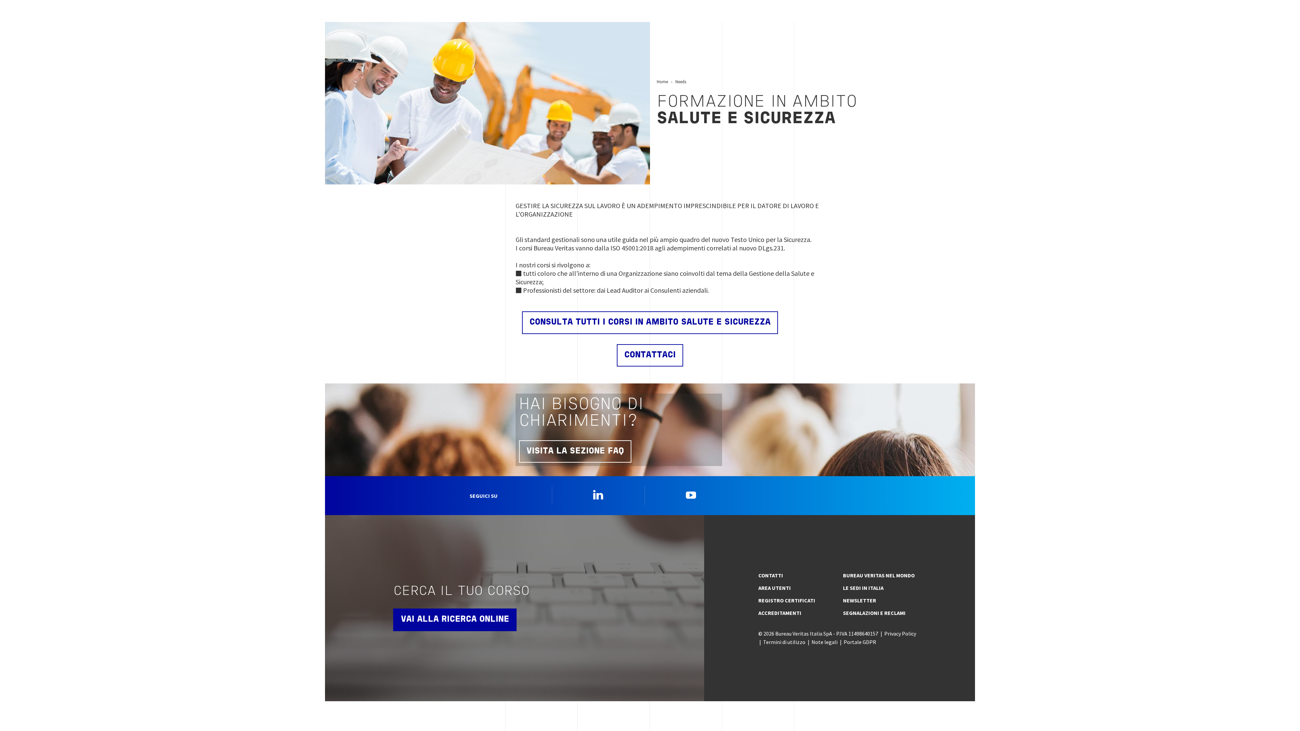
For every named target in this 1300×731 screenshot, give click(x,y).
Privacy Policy (900, 633)
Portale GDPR (860, 642)
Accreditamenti (779, 613)
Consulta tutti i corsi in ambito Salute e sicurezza (650, 322)
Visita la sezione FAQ (575, 451)
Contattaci (650, 355)
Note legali (824, 642)
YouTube (691, 495)
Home (662, 81)
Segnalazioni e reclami (874, 613)
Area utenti (774, 587)
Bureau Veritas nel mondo (879, 575)
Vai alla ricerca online (455, 619)
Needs (680, 81)
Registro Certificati (786, 600)
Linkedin (598, 495)
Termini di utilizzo (784, 642)
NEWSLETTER (859, 600)
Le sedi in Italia (863, 587)
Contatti (770, 575)
